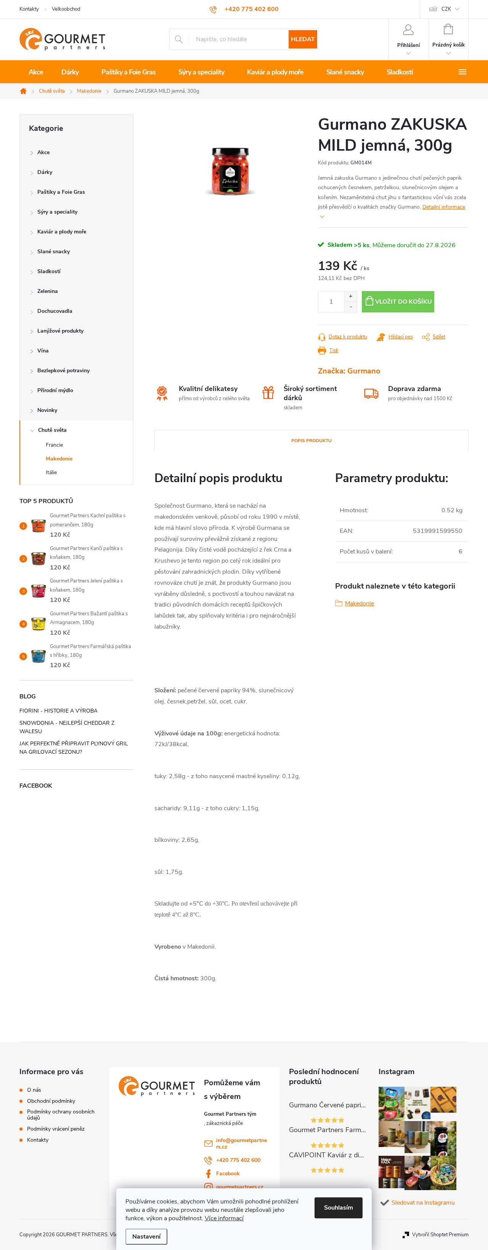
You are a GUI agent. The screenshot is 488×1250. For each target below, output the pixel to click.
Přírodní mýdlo (55, 390)
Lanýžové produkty (60, 331)
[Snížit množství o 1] (350, 307)
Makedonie (59, 458)
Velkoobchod (66, 9)
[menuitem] (35, 72)
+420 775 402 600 (238, 1160)
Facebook (228, 1173)
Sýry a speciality (57, 212)
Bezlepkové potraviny (63, 370)
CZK (446, 9)
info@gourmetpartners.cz (241, 1143)
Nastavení (146, 1236)
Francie (54, 445)
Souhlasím (338, 1207)
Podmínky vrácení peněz (56, 1129)
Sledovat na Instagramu (423, 1203)
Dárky (44, 172)
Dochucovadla (54, 311)
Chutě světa (52, 430)
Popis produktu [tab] (311, 441)
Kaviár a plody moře (61, 231)
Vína (43, 350)
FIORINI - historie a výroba (58, 710)
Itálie (51, 472)
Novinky (47, 410)
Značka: (349, 371)
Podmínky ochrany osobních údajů (61, 1115)
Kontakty (29, 9)
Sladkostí (49, 271)
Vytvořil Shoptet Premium (440, 1234)
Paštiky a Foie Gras (61, 192)
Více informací (224, 1218)
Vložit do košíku (403, 302)
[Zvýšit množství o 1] (350, 296)
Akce (43, 152)
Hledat (303, 39)
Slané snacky (53, 251)
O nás (34, 1090)
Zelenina (47, 291)
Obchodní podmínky (51, 1101)
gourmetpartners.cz (239, 1186)
